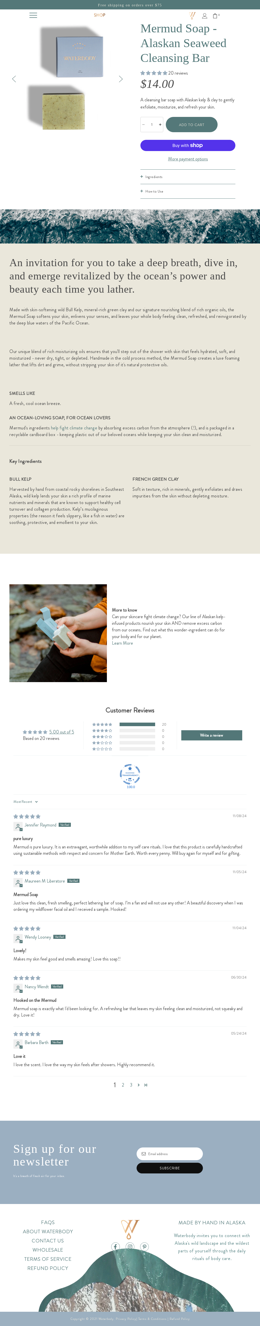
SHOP (99, 15)
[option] (67, 79)
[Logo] (192, 16)
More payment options (188, 159)
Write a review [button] (211, 735)
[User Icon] (204, 16)
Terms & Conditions (152, 1319)
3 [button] (131, 1085)
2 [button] (123, 1085)
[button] (154, 73)
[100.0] (130, 774)
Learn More (123, 643)
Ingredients (153, 176)
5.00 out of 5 (61, 732)
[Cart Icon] (215, 15)
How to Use (154, 191)
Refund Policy (180, 1319)
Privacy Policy (126, 1319)
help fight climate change (74, 428)
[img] (26, 816)
